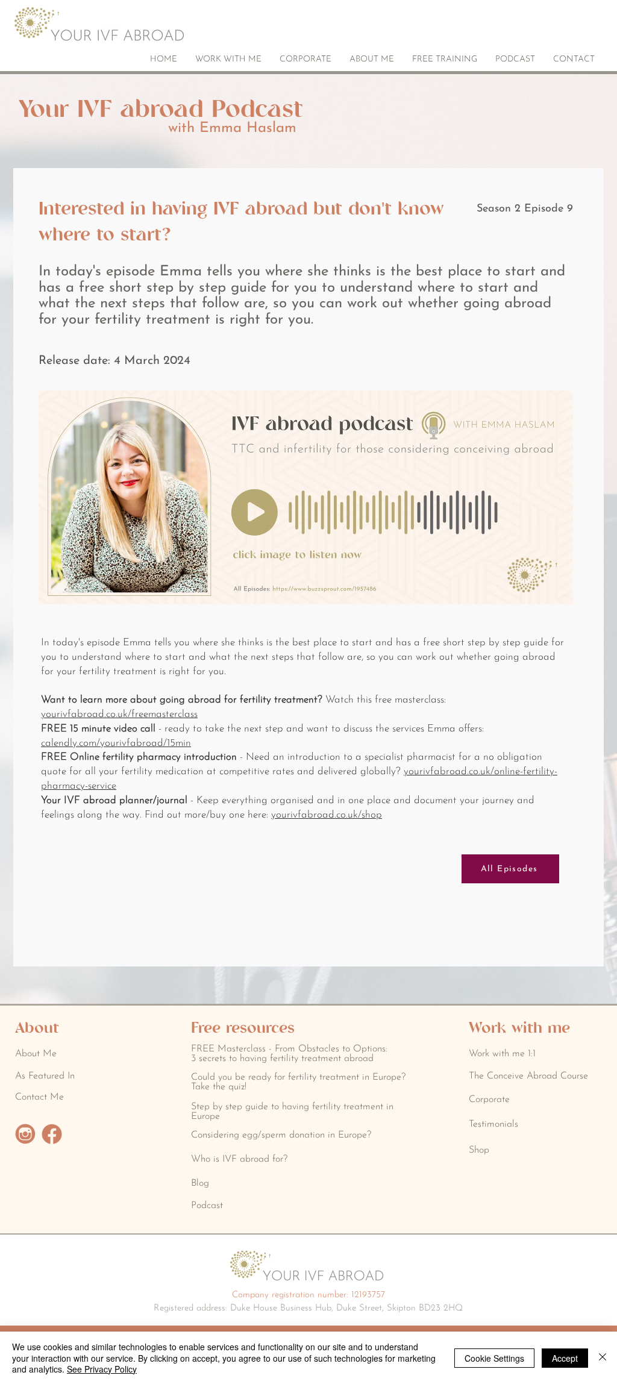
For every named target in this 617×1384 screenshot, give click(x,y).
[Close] (602, 1357)
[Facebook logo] (52, 1134)
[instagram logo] (25, 1134)
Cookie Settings (494, 1358)
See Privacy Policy (102, 1369)
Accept (565, 1358)
